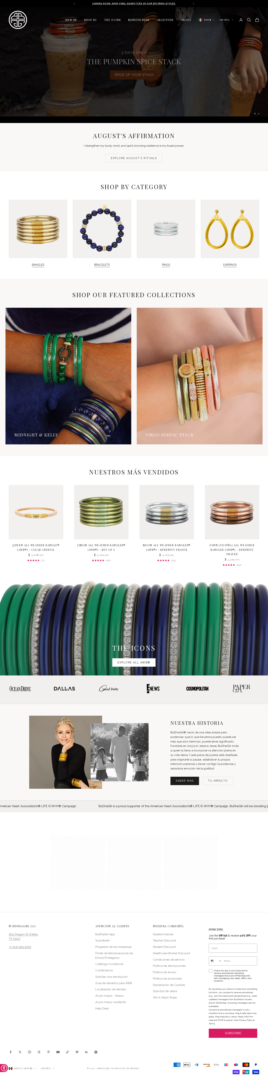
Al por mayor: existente (110, 1002)
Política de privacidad (167, 978)
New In (71, 20)
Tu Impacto (218, 780)
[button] (77, 863)
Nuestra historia (163, 934)
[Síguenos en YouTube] (58, 1052)
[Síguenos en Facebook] (10, 1052)
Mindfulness (139, 20)
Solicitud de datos (165, 991)
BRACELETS (102, 265)
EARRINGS (230, 265)
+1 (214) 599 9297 (20, 947)
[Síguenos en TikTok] (67, 1052)
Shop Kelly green (158, 81)
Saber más (185, 780)
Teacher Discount (164, 940)
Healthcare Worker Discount (171, 953)
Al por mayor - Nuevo (109, 996)
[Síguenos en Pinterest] (48, 1052)
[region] (134, 65)
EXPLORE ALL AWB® (134, 662)
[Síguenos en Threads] (39, 1052)
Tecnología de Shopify (125, 1068)
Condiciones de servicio (169, 959)
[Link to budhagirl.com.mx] (36, 512)
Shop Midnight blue (109, 81)
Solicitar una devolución (111, 976)
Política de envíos (164, 972)
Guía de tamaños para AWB (113, 983)
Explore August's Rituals (134, 158)
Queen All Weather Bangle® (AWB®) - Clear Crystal (35, 548)
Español (225, 19)
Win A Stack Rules (165, 997)
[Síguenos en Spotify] (96, 1052)
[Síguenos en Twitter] (20, 1052)
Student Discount (164, 947)
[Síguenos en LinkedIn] (86, 1052)
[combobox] (215, 961)
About (186, 20)
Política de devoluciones (169, 966)
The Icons (112, 20)
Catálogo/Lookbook (109, 964)
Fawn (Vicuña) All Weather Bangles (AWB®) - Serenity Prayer (232, 550)
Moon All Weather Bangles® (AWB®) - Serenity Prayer (167, 548)
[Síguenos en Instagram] (29, 1052)
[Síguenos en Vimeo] (77, 1052)
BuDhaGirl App (105, 934)
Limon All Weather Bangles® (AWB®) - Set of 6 (101, 548)
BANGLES (38, 265)
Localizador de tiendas (110, 989)
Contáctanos (104, 970)
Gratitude (165, 20)
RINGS (166, 265)
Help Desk (102, 1008)
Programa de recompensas (113, 947)
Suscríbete (102, 940)
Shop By (90, 20)
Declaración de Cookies (169, 985)
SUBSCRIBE (233, 1033)
